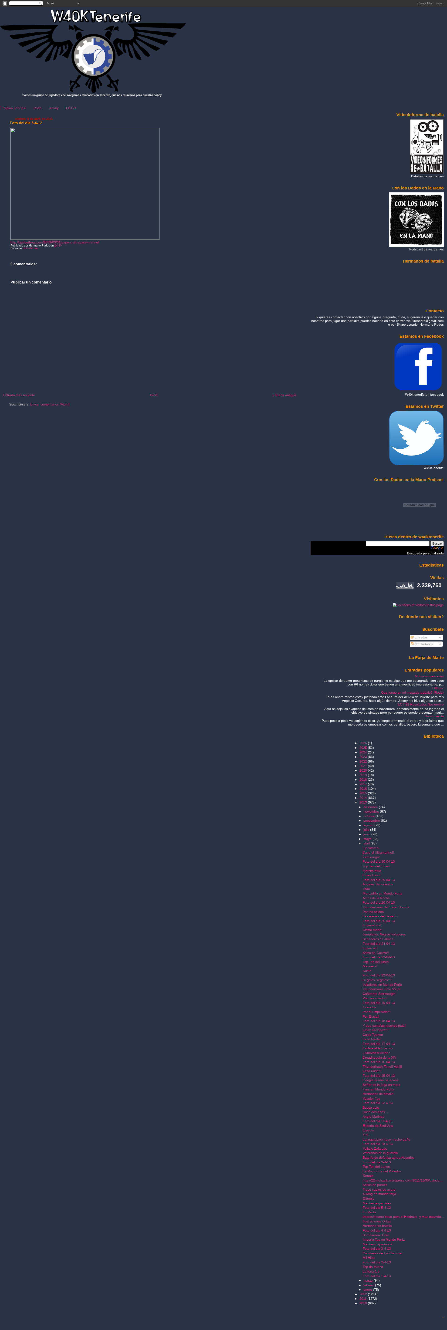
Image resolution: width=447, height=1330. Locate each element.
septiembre (372, 820)
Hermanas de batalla (378, 1094)
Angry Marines (373, 1116)
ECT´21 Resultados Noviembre (421, 704)
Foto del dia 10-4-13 (378, 1144)
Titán (366, 889)
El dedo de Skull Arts (378, 1125)
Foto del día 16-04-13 (379, 1062)
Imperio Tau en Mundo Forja (384, 1239)
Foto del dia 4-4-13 (377, 1230)
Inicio (154, 395)
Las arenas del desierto (380, 916)
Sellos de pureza (375, 1185)
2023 (363, 757)
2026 (363, 743)
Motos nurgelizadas (429, 676)
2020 (363, 770)
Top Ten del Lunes (376, 866)
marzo (368, 1280)
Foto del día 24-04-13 (379, 943)
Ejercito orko (372, 871)
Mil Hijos (369, 1257)
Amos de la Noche (376, 898)
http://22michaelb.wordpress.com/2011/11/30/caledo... (402, 1180)
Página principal (14, 108)
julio (366, 829)
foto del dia (31, 248)
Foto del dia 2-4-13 (377, 1262)
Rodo (37, 108)
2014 (363, 798)
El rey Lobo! (371, 875)
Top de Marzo (373, 1267)
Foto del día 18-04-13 (379, 1021)
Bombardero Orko (376, 1235)
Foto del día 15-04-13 (379, 1075)
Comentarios (423, 644)
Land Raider (372, 1039)
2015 (363, 793)
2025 (363, 747)
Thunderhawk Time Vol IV (381, 989)
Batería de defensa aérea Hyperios (388, 1157)
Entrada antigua (284, 395)
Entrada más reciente (19, 395)
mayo (367, 839)
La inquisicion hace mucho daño (386, 1139)
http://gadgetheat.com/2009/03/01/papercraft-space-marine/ (54, 242)
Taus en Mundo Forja (378, 1089)
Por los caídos (373, 912)
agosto (368, 825)
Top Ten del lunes (376, 962)
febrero (369, 1285)
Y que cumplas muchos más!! (384, 1025)
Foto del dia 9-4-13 (377, 1162)
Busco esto (371, 1107)
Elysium (368, 1130)
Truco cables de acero (379, 1189)
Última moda (372, 930)
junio (367, 834)
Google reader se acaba (381, 1080)
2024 (363, 752)
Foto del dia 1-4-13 (377, 1276)
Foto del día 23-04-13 (379, 957)
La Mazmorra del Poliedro (382, 1171)
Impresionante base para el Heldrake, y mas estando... (403, 1217)
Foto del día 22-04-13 (379, 975)
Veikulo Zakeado (375, 1148)
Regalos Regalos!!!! (377, 980)
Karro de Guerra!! (376, 953)
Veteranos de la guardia (380, 1153)
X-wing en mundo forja (379, 1194)
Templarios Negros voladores (384, 934)
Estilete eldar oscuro (378, 1048)
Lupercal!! (370, 948)
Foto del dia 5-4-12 (26, 123)
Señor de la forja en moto (381, 1085)
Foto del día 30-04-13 (379, 861)
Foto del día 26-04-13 (379, 902)
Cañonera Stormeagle (379, 994)
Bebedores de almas (378, 939)
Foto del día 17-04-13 (379, 1044)
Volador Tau (371, 1098)
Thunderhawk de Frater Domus (386, 907)
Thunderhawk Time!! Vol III (382, 1066)
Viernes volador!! (375, 998)
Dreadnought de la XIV (379, 1057)
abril (367, 843)
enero (368, 1289)
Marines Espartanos (377, 1244)
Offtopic (438, 688)
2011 (363, 1298)
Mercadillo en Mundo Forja (382, 893)
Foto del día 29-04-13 (379, 880)
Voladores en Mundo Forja (382, 984)
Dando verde (434, 716)
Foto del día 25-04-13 (379, 921)
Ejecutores (370, 848)
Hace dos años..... (376, 1112)
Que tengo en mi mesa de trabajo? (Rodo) (412, 692)
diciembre (371, 807)
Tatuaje (368, 1176)
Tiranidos (369, 1007)
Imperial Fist (372, 925)
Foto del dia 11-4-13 (378, 1121)
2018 (363, 779)
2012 (363, 1294)
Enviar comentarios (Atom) (50, 404)
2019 (363, 775)
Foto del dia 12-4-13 (378, 1103)
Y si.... (367, 1135)
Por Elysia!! (371, 1016)
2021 (363, 766)
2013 (363, 802)
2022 (363, 761)
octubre (369, 816)
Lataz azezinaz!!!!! (376, 1030)
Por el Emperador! (376, 1012)
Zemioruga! (371, 857)
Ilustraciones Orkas (377, 1221)
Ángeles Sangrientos (378, 884)
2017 (363, 784)
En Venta (369, 1212)
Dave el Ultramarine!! (378, 852)
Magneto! (370, 966)
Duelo (367, 971)
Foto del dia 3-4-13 (377, 1248)
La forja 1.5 (371, 1271)
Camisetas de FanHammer (383, 1253)
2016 (363, 788)
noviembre (371, 811)
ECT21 (71, 108)
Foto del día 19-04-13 (379, 1003)
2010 (363, 1303)
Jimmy (54, 108)
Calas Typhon (373, 1034)
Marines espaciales (377, 1203)
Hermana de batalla (377, 1226)
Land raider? (372, 1071)
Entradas (420, 637)
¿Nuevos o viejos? (376, 1053)
